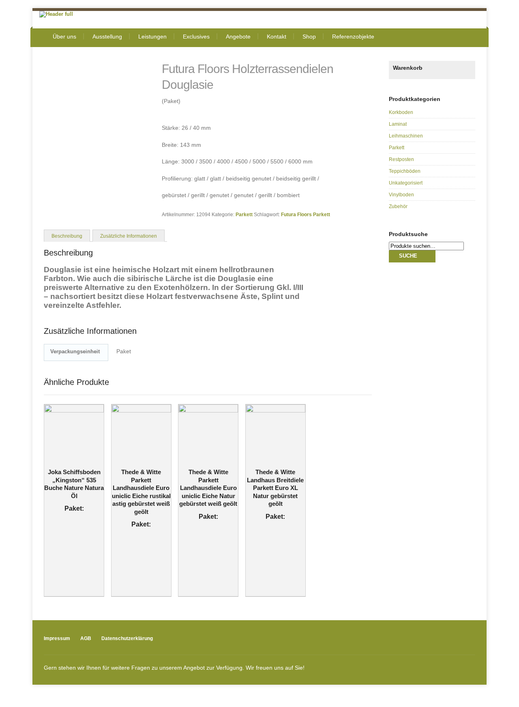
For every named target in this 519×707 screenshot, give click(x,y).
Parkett (244, 214)
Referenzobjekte (353, 36)
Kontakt (276, 36)
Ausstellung (107, 36)
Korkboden (401, 112)
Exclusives (196, 36)
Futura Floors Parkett (305, 214)
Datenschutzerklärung (127, 638)
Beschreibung (66, 236)
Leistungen (152, 36)
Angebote (238, 36)
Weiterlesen (69, 466)
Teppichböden (404, 171)
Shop (309, 36)
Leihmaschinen (406, 136)
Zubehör (398, 206)
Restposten (401, 159)
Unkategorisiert (405, 183)
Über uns (64, 36)
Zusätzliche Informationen (128, 236)
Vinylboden (401, 195)
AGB (85, 638)
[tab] (67, 235)
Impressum (57, 638)
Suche (408, 256)
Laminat (398, 124)
